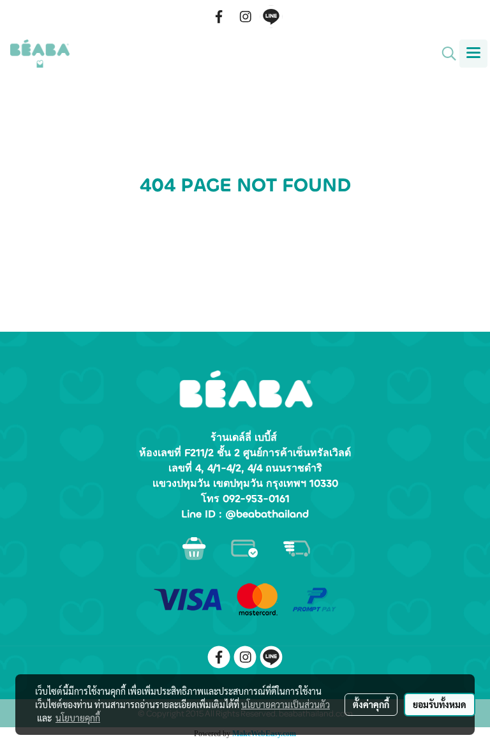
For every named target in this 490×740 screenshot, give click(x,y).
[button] (444, 54)
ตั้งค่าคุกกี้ (371, 704)
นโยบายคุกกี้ (78, 717)
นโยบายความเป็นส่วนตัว (285, 704)
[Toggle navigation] (473, 54)
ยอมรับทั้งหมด (439, 704)
